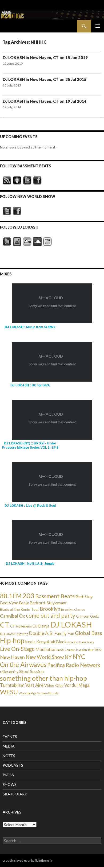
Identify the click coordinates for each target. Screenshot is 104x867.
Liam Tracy (86, 642)
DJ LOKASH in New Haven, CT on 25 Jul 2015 (44, 79)
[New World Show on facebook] (17, 211)
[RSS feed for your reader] (7, 180)
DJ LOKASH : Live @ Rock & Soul (30, 505)
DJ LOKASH (71, 624)
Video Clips (53, 685)
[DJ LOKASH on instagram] (17, 241)
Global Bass (88, 633)
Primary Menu (97, 26)
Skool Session (31, 671)
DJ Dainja (41, 626)
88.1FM (11, 596)
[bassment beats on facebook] (37, 180)
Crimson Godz (87, 616)
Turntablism (12, 685)
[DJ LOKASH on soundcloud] (37, 241)
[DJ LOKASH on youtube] (47, 241)
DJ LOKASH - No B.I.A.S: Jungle (30, 563)
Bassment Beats (55, 596)
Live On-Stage (17, 648)
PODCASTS (13, 765)
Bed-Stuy (84, 596)
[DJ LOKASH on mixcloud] (27, 241)
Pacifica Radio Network (73, 665)
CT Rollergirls (21, 626)
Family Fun (64, 633)
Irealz (30, 641)
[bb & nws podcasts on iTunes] (17, 180)
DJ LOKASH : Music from (30, 327)
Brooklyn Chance (73, 609)
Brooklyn (50, 609)
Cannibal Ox (12, 616)
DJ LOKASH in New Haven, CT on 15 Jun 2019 (45, 57)
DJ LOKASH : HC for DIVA (30, 385)
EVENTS (10, 736)
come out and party (50, 615)
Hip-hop (12, 640)
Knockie (72, 642)
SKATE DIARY (15, 794)
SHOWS (10, 784)
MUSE (98, 649)
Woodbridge (28, 693)
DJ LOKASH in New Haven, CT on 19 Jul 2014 (44, 101)
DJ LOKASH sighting (14, 633)
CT (4, 625)
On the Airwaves (23, 664)
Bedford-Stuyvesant (48, 602)
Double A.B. (41, 633)
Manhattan (46, 649)
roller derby (9, 672)
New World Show (45, 657)
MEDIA (9, 746)
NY (68, 657)
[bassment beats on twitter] (27, 180)
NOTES (9, 755)
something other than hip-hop (43, 678)
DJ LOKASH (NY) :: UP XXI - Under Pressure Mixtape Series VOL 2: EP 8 (30, 445)
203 (28, 596)
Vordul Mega (77, 685)
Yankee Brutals (48, 693)
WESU (9, 692)
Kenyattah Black (51, 641)
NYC (79, 656)
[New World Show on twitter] (7, 211)
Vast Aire (34, 685)
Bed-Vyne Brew (14, 602)
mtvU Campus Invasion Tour (75, 649)
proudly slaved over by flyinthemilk (27, 860)
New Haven (12, 657)
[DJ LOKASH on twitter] (7, 241)
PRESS (8, 775)
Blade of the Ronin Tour (19, 609)
